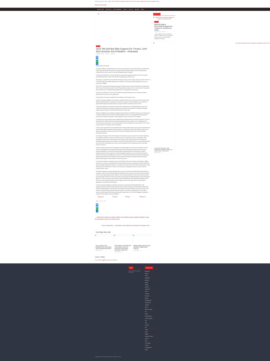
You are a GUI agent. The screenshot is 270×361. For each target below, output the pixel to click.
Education (108, 9)
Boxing (146, 282)
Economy (147, 293)
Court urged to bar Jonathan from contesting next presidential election (103, 247)
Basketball (147, 278)
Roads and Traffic (149, 336)
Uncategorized (148, 347)
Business (131, 270)
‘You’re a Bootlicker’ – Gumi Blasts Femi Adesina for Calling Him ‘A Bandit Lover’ (126, 225)
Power (146, 331)
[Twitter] (123, 59)
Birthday (147, 280)
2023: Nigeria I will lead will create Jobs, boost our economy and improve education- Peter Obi (123, 248)
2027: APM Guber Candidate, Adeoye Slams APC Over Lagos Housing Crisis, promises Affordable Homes (135, 1)
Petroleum (131, 272)
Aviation (146, 273)
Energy (146, 298)
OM (146, 327)
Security (146, 338)
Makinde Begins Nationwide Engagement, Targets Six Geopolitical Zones (163, 27)
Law (146, 320)
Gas (146, 311)
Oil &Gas (147, 325)
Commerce (147, 289)
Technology (147, 343)
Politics (131, 9)
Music (146, 322)
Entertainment (117, 9)
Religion (137, 9)
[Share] (123, 64)
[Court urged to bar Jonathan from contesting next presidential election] (104, 235)
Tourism (147, 345)
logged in (104, 260)
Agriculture (100, 9)
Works (146, 349)
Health (125, 9)
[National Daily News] (95, 8)
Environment (148, 302)
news (134, 270)
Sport (142, 9)
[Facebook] (123, 57)
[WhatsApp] (123, 61)
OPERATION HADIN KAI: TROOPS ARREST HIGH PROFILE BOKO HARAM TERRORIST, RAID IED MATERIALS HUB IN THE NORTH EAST (122, 218)
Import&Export (148, 316)
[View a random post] (174, 8)
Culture (146, 291)
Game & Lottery (148, 309)
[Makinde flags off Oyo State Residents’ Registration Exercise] (142, 235)
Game (146, 307)
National (107, 53)
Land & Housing (148, 318)
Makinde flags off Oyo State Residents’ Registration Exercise (142, 247)
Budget (146, 284)
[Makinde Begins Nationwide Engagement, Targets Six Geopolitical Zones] (164, 17)
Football (147, 305)
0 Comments (112, 53)
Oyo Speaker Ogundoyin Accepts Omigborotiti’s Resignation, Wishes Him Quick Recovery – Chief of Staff (163, 149)
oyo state (138, 270)
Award (146, 275)
